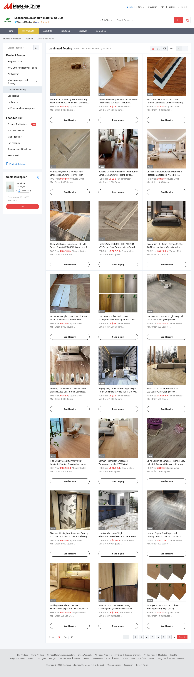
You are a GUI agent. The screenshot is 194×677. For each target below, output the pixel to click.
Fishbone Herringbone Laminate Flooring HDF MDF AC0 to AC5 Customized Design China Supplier (69, 536)
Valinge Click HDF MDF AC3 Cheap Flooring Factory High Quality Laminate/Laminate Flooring (163, 608)
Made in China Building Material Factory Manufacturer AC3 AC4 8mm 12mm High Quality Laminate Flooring (69, 102)
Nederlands (98, 658)
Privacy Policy (142, 665)
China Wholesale (85, 655)
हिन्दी (133, 658)
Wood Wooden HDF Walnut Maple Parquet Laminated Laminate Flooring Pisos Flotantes (165, 102)
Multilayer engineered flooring (18, 82)
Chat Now (25, 190)
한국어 (117, 658)
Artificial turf (13, 73)
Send (22, 206)
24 (59, 637)
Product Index (149, 655)
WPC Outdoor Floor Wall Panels (22, 67)
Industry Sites (116, 655)
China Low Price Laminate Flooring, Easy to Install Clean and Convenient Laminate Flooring (166, 464)
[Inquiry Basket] (162, 7)
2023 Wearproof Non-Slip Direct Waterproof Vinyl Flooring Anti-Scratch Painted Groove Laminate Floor (117, 319)
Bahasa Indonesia (176, 658)
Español (31, 658)
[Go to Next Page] (185, 48)
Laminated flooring (17, 89)
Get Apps (173, 7)
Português (42, 658)
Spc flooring (13, 95)
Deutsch (87, 658)
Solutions (65, 30)
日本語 (125, 658)
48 (72, 637)
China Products (37, 655)
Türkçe (151, 658)
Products (29, 30)
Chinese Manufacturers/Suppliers (61, 655)
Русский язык (65, 658)
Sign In (130, 7)
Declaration (128, 665)
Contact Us (101, 30)
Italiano (77, 658)
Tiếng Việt (161, 658)
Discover (83, 30)
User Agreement (113, 665)
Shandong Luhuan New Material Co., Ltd (38, 17)
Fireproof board (15, 61)
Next (181, 637)
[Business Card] (38, 177)
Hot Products (22, 655)
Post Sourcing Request (188, 20)
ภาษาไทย (142, 658)
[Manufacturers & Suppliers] (22, 6)
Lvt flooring (13, 102)
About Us (47, 30)
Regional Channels (132, 655)
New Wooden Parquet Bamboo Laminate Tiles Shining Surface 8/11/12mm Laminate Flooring (118, 102)
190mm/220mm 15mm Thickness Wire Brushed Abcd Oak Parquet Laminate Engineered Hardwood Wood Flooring (68, 391)
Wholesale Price (101, 655)
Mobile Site (162, 655)
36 (65, 637)
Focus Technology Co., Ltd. (77, 665)
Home (10, 30)
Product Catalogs (17, 164)
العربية (108, 658)
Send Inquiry (70, 120)
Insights (173, 655)
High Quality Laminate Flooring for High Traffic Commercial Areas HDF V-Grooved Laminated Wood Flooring (118, 391)
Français (52, 658)
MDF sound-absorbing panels (21, 108)
